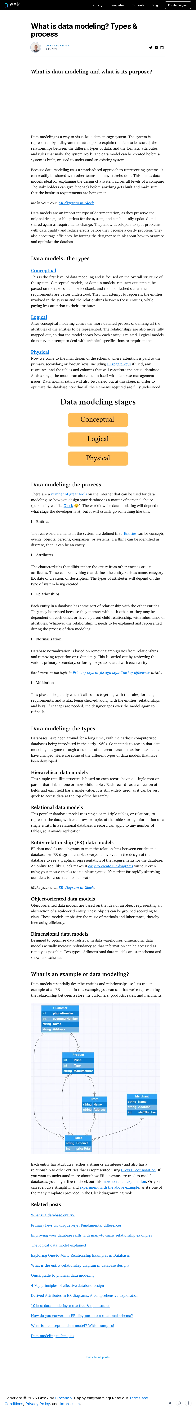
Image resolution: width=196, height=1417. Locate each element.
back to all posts (98, 1357)
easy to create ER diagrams (110, 864)
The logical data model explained (58, 1244)
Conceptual (43, 269)
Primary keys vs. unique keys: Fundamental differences (76, 1224)
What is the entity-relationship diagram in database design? (80, 1264)
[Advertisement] (98, 104)
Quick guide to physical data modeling (62, 1274)
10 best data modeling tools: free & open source (70, 1304)
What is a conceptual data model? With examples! (72, 1324)
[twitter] (151, 47)
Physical (40, 351)
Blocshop (63, 1398)
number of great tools (69, 493)
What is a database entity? (53, 1214)
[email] (156, 47)
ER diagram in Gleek (76, 201)
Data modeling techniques (52, 1334)
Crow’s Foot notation (138, 1168)
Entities (130, 532)
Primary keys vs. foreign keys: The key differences (111, 671)
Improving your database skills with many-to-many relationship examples (91, 1234)
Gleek (68, 504)
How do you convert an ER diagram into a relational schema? (82, 1314)
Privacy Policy (37, 1403)
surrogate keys (119, 363)
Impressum (70, 1403)
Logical (39, 316)
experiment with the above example (109, 1186)
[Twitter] (170, 1403)
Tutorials (138, 5)
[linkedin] (162, 47)
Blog (155, 5)
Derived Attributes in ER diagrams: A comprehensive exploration (84, 1294)
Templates (117, 5)
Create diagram (178, 5)
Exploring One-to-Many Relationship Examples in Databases (80, 1254)
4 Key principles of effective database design (67, 1284)
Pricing (97, 5)
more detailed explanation (124, 1180)
